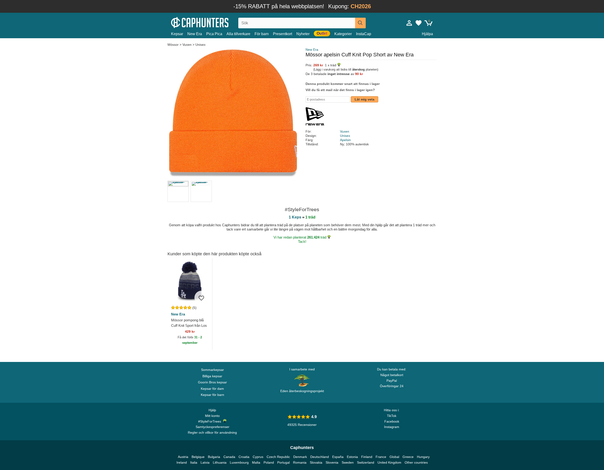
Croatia (244, 457)
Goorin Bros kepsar (212, 382)
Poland (269, 462)
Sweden (348, 462)
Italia (193, 462)
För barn (262, 34)
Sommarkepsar (212, 370)
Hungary (423, 457)
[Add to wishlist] (201, 298)
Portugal (283, 462)
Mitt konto (212, 416)
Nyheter (303, 34)
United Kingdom (389, 462)
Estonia (352, 457)
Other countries (416, 462)
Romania (299, 462)
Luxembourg (239, 462)
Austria (183, 457)
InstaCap (363, 34)
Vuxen (187, 44)
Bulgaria (214, 457)
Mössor (174, 44)
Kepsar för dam (212, 388)
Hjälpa (427, 34)
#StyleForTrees (210, 421)
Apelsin (345, 140)
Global (394, 457)
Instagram (391, 427)
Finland (366, 457)
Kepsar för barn (212, 395)
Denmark (300, 457)
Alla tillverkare (238, 34)
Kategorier (343, 34)
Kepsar (177, 34)
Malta (256, 462)
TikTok (391, 416)
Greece (408, 457)
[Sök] (360, 23)
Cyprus (258, 457)
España (338, 457)
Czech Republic (278, 457)
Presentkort (282, 34)
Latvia (205, 462)
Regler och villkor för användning (212, 432)
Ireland (181, 462)
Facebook (391, 421)
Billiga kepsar (212, 376)
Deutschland (319, 457)
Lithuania (219, 462)
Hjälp (212, 410)
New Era (194, 34)
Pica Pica (214, 34)
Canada (229, 457)
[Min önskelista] (418, 23)
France (381, 457)
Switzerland (365, 462)
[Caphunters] (212, 22)
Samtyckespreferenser (212, 427)
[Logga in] (409, 23)
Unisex (200, 44)
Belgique (198, 457)
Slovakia (316, 462)
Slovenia (332, 462)
